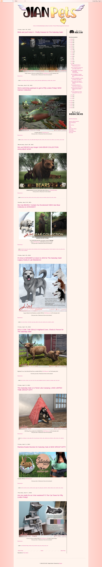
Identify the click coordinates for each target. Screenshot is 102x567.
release (19, 250)
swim (61, 139)
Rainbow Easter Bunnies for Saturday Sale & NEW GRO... (77, 89)
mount (40, 197)
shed (56, 380)
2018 (71, 104)
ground (36, 80)
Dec (72, 49)
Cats (70, 126)
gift (36, 438)
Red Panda (71, 130)
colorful (31, 487)
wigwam (62, 438)
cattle (27, 380)
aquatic (22, 139)
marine (43, 139)
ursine (52, 197)
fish (39, 139)
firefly (27, 80)
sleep (43, 545)
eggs (36, 487)
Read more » (20, 76)
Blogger (60, 563)
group (38, 438)
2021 (71, 47)
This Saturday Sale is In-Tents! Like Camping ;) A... (77, 85)
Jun (72, 59)
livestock (44, 380)
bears (28, 197)
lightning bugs (44, 80)
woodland (25, 250)
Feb (72, 96)
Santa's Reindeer (72, 131)
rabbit (49, 487)
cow (29, 380)
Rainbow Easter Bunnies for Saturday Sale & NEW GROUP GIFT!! (42, 447)
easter (34, 487)
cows (31, 380)
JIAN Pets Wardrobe (73, 118)
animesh (22, 197)
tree (47, 545)
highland (40, 380)
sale (50, 197)
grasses (32, 80)
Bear (70, 123)
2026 (71, 39)
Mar (72, 95)
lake (40, 139)
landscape (39, 80)
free (41, 249)
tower (45, 545)
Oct (72, 52)
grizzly (38, 197)
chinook (25, 139)
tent (59, 438)
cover (22, 80)
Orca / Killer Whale (72, 128)
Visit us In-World (36, 25)
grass (30, 80)
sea (55, 139)
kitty (33, 545)
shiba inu (51, 438)
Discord (67, 25)
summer (54, 80)
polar (48, 197)
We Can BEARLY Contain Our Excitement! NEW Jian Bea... (77, 75)
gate (38, 380)
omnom (41, 438)
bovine (24, 380)
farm (33, 380)
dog (28, 438)
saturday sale (49, 80)
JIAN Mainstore (46, 73)
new (45, 139)
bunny (28, 487)
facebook (35, 249)
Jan (72, 98)
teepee (57, 438)
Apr (72, 63)
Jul (72, 58)
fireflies (24, 80)
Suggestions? (62, 25)
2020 (71, 100)
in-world (50, 249)
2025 (71, 40)
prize (64, 249)
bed (21, 438)
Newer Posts (20, 550)
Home (42, 550)
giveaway (44, 249)
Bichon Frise (71, 125)
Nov (72, 51)
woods (55, 197)
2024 (71, 42)
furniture (30, 545)
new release (44, 197)
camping (24, 438)
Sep (72, 54)
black (30, 197)
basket (22, 487)
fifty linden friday (35, 139)
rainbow (51, 487)
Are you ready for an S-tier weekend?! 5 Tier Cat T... (76, 92)
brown (32, 197)
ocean (48, 139)
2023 (71, 44)
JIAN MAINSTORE (53, 190)
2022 (71, 46)
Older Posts (63, 550)
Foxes (70, 127)
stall (58, 380)
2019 (71, 102)
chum (28, 139)
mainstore (54, 249)
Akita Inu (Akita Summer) (74, 121)
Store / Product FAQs (54, 25)
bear (25, 197)
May (72, 61)
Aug (72, 56)
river (50, 139)
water (63, 139)
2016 (71, 107)
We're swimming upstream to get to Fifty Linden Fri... (77, 68)
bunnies (25, 487)
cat (26, 438)
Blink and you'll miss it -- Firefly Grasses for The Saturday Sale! (40, 32)
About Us (48, 25)
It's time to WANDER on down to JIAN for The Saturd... (77, 79)
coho (31, 139)
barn (22, 380)
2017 (71, 105)
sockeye (57, 139)
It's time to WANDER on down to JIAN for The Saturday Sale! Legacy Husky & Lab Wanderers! (40, 259)
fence (36, 380)
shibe (55, 438)
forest (35, 197)
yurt (19, 439)
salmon (52, 139)
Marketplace (42, 25)
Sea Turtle (71, 132)
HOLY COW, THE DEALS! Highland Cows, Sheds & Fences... (76, 82)
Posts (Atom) (25, 552)
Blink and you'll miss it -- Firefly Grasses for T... (76, 65)
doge (30, 438)
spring (62, 487)
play (39, 545)
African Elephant (72, 122)
